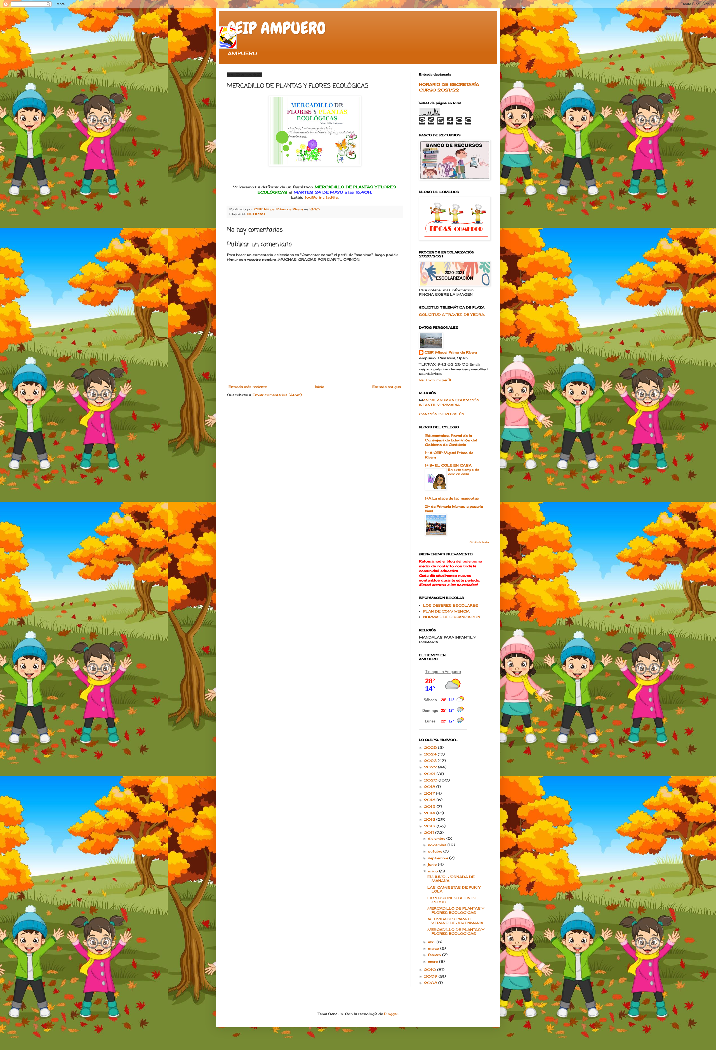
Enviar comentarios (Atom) (277, 395)
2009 (431, 976)
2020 (431, 780)
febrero (435, 955)
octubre (435, 851)
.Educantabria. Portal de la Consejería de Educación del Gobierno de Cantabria (451, 440)
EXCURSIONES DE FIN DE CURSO (452, 900)
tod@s (311, 197)
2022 (431, 767)
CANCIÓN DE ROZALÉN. (442, 414)
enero (433, 961)
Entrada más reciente (248, 387)
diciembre (437, 838)
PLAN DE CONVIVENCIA (446, 611)
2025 (431, 747)
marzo (434, 948)
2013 (430, 819)
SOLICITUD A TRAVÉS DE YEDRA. (452, 314)
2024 (431, 754)
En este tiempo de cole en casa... (463, 472)
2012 (430, 826)
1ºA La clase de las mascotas (452, 498)
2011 (429, 832)
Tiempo (431, 671)
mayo (433, 871)
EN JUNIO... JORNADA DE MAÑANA (451, 879)
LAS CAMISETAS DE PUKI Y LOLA (454, 889)
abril (432, 942)
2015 (430, 806)
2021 (430, 774)
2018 (430, 787)
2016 (430, 800)
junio (433, 864)
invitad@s (328, 197)
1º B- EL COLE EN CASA (448, 465)
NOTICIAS (256, 214)
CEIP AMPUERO (276, 28)
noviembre (437, 845)
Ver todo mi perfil (435, 380)
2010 (430, 969)
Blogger (391, 1014)
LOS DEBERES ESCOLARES (450, 605)
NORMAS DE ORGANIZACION (451, 617)
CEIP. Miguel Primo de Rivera (451, 352)
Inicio (319, 387)
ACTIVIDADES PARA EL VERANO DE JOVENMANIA (455, 921)
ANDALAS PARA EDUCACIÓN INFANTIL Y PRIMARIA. (449, 402)
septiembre (438, 858)
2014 (430, 813)
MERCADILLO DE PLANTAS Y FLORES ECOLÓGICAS (455, 910)
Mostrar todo (479, 541)
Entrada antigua (386, 387)
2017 (430, 793)
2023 (431, 761)
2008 (431, 983)
